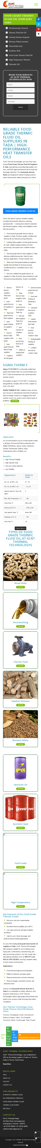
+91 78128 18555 (22, 1126)
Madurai (6, 1017)
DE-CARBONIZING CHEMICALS (13, 1098)
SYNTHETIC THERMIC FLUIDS (13, 1095)
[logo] (17, 4)
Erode (21, 1015)
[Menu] (35, 4)
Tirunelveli (6, 1020)
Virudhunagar (20, 1020)
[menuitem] (35, 4)
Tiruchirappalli (25, 1017)
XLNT (5, 162)
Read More (7, 1064)
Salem (18, 1017)
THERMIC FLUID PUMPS (11, 1105)
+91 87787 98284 (15, 1037)
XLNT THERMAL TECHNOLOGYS (21, 1139)
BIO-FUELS (6, 1108)
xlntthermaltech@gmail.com (29, 1037)
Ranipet (12, 1017)
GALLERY (6, 1081)
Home (5, 1074)
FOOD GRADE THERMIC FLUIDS (13, 1101)
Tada (27, 1020)
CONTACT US (7, 1085)
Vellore (13, 1020)
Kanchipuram (29, 1015)
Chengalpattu (14, 1015)
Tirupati (32, 1020)
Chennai (6, 1015)
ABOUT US (6, 1078)
